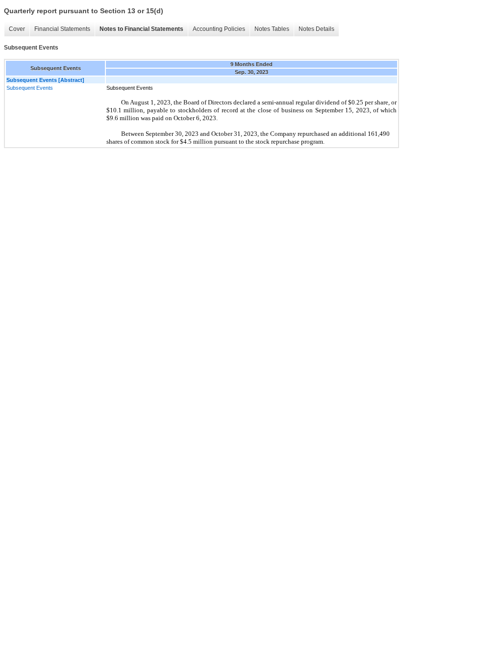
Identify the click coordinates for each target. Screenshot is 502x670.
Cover (17, 29)
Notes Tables (271, 29)
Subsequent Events (29, 88)
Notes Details (316, 29)
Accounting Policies (219, 29)
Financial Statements (62, 29)
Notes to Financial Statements (141, 29)
